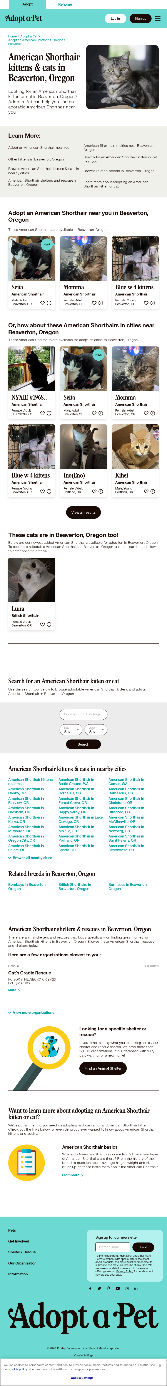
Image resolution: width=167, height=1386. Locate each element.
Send (143, 1247)
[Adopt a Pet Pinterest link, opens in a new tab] (109, 1288)
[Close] (160, 1365)
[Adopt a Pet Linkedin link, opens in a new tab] (135, 1288)
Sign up (140, 18)
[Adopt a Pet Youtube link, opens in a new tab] (118, 1288)
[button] (42, 303)
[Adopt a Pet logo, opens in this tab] (83, 1322)
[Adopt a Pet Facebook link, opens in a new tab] (91, 1288)
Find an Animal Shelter (103, 1068)
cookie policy (18, 1369)
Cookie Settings (83, 1355)
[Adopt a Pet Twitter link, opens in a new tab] (100, 1288)
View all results (83, 512)
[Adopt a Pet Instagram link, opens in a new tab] (127, 1288)
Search (83, 744)
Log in (115, 18)
